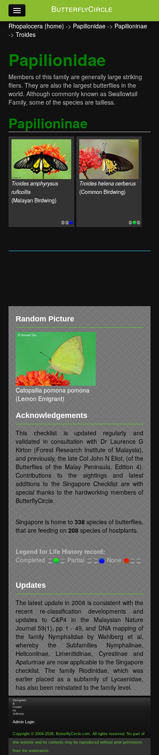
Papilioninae (130, 26)
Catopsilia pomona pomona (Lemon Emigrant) (52, 394)
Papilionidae (89, 26)
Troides (26, 34)
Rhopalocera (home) (36, 26)
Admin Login (23, 722)
